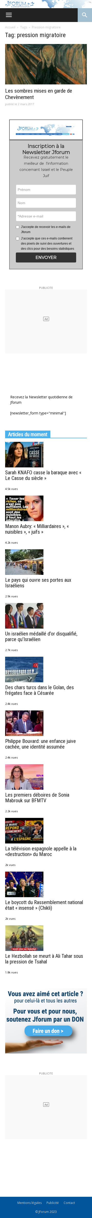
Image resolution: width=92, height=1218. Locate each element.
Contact (69, 1203)
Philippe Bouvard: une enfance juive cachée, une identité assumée (40, 744)
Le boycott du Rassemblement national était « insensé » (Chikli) (44, 905)
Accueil (10, 27)
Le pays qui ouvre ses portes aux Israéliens (38, 583)
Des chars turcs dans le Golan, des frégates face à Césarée (39, 690)
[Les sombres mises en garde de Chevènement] (46, 64)
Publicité (53, 1203)
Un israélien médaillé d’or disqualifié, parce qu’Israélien (41, 636)
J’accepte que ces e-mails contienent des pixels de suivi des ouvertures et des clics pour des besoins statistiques (47, 243)
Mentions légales (29, 1203)
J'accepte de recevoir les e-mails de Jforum (46, 229)
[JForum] (46, 4)
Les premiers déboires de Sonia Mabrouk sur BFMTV (37, 798)
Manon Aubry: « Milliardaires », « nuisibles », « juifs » (37, 529)
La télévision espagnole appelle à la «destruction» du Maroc (40, 851)
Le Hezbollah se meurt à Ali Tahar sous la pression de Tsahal (44, 959)
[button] (46, 257)
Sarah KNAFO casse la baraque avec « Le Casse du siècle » (43, 475)
